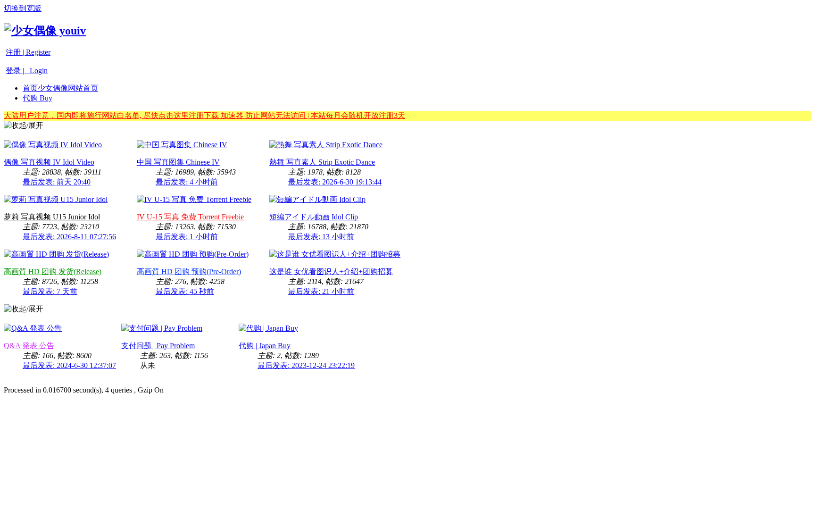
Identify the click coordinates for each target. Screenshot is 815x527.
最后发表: (57, 182)
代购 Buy (37, 98)
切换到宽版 (23, 8)
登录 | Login (27, 71)
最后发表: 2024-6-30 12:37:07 (69, 365)
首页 (60, 88)
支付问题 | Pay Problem (158, 346)
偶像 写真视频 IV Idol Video (49, 162)
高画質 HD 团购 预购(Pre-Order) (189, 272)
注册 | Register (28, 52)
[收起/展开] (23, 126)
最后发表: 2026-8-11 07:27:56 (69, 237)
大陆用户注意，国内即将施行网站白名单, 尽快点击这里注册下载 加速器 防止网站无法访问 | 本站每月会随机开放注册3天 (204, 115)
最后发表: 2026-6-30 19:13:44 (335, 182)
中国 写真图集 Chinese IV (178, 162)
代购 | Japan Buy (265, 346)
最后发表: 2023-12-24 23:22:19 (306, 365)
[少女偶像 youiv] (45, 31)
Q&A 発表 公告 (29, 346)
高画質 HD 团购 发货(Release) (52, 272)
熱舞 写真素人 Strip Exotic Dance (322, 162)
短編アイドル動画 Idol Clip (313, 217)
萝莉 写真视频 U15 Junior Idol (52, 217)
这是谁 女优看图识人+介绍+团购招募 (331, 272)
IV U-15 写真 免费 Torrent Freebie (190, 217)
